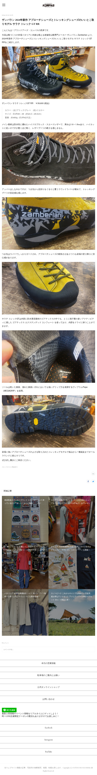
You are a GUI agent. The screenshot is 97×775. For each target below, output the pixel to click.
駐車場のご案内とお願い (48, 675)
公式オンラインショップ (48, 687)
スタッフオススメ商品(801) (10, 467)
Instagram (48, 739)
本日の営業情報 (48, 663)
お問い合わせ (48, 699)
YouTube (48, 751)
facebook (48, 727)
